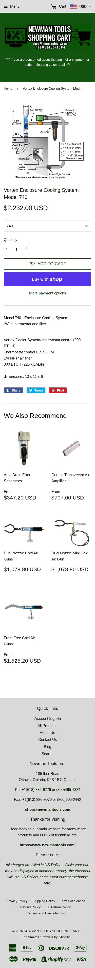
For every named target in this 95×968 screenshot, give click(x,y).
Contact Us (47, 739)
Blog (47, 746)
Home (8, 88)
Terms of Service (72, 901)
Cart (62, 6)
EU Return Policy (58, 907)
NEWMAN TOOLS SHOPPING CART (51, 931)
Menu (15, 6)
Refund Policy (30, 907)
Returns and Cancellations (45, 913)
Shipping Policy (43, 901)
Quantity (10, 240)
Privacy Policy (17, 901)
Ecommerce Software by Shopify (46, 937)
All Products (47, 725)
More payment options (47, 293)
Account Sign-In (47, 718)
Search (47, 754)
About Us (47, 732)
